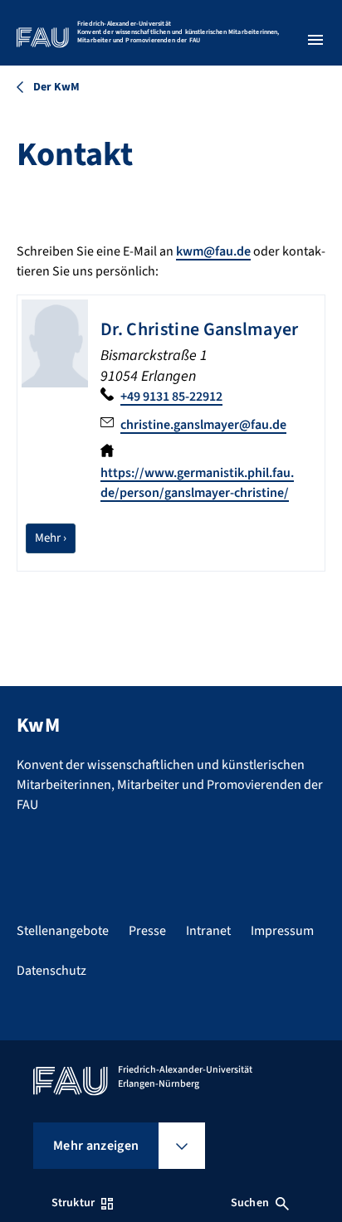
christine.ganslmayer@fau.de (203, 425)
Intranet (208, 931)
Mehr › (55, 537)
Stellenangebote (63, 931)
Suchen (250, 1203)
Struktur (73, 1203)
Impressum (282, 931)
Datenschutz (51, 971)
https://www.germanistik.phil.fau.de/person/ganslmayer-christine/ (197, 483)
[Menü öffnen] (315, 40)
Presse (147, 931)
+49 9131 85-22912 (171, 396)
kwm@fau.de (213, 251)
